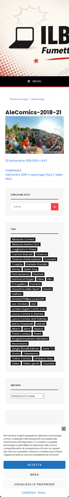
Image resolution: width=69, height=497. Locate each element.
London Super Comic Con (28, 309)
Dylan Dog (30, 269)
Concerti (50, 259)
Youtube (48, 363)
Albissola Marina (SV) (25, 244)
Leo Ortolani (20, 304)
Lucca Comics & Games (27, 314)
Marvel (41, 324)
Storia (16, 353)
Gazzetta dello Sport (26, 289)
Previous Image (19, 99)
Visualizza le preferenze (34, 484)
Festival (38, 274)
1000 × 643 (39, 161)
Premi (37, 334)
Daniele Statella (36, 264)
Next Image (37, 99)
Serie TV (48, 348)
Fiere (41, 279)
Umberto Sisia (43, 358)
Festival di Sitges (23, 279)
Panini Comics (21, 334)
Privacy (41, 492)
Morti (27, 329)
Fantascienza (21, 274)
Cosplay (17, 264)
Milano (16, 329)
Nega (34, 474)
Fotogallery (19, 284)
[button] (63, 429)
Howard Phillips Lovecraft (28, 299)
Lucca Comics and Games (29, 319)
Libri (33, 304)
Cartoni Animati (22, 254)
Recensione (19, 343)
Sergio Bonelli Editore (25, 348)
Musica (38, 329)
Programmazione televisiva (30, 338)
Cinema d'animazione (26, 259)
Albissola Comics (23, 239)
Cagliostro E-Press (24, 249)
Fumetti (35, 284)
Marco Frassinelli (22, 324)
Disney (16, 269)
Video (15, 363)
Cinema (41, 254)
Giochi (47, 289)
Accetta (34, 465)
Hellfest (17, 294)
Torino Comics (21, 358)
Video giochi (31, 363)
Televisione (30, 353)
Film (49, 279)
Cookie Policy (29, 492)
